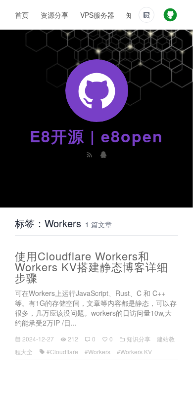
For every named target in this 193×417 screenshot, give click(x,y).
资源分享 (54, 15)
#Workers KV (134, 351)
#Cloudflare (62, 351)
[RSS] (91, 154)
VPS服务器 (97, 15)
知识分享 (138, 338)
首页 (22, 15)
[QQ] (103, 154)
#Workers (97, 351)
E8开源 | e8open (96, 136)
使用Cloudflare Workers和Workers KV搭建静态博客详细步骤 (91, 266)
